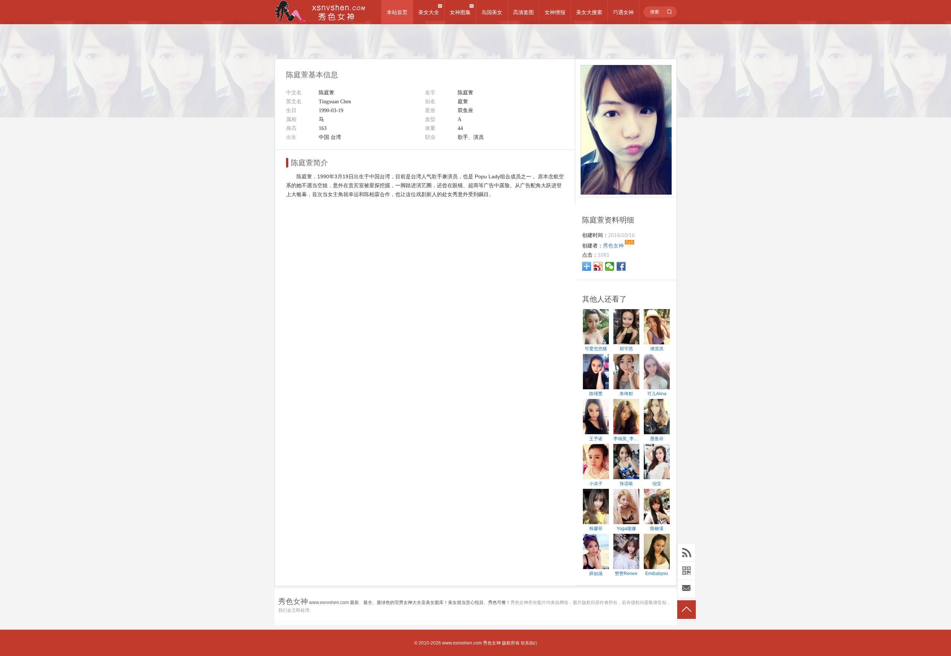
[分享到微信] (609, 266)
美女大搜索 (589, 12)
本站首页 (397, 12)
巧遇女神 (623, 12)
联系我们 (529, 643)
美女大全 (428, 12)
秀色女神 (492, 643)
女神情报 (555, 12)
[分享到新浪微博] (598, 266)
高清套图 (523, 12)
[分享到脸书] (621, 266)
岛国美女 (491, 12)
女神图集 (460, 12)
